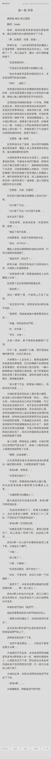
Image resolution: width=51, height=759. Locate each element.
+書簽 (36, 749)
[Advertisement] (25, 718)
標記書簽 (25, 4)
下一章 (45, 749)
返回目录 (5, 749)
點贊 (15, 749)
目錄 (25, 749)
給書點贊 (32, 4)
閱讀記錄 (46, 4)
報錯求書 (39, 4)
